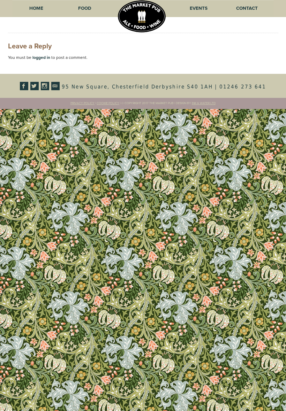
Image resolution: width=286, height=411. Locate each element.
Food (84, 8)
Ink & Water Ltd (204, 103)
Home (36, 8)
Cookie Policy (108, 103)
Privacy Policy (82, 103)
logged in (41, 57)
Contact (247, 8)
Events (199, 8)
